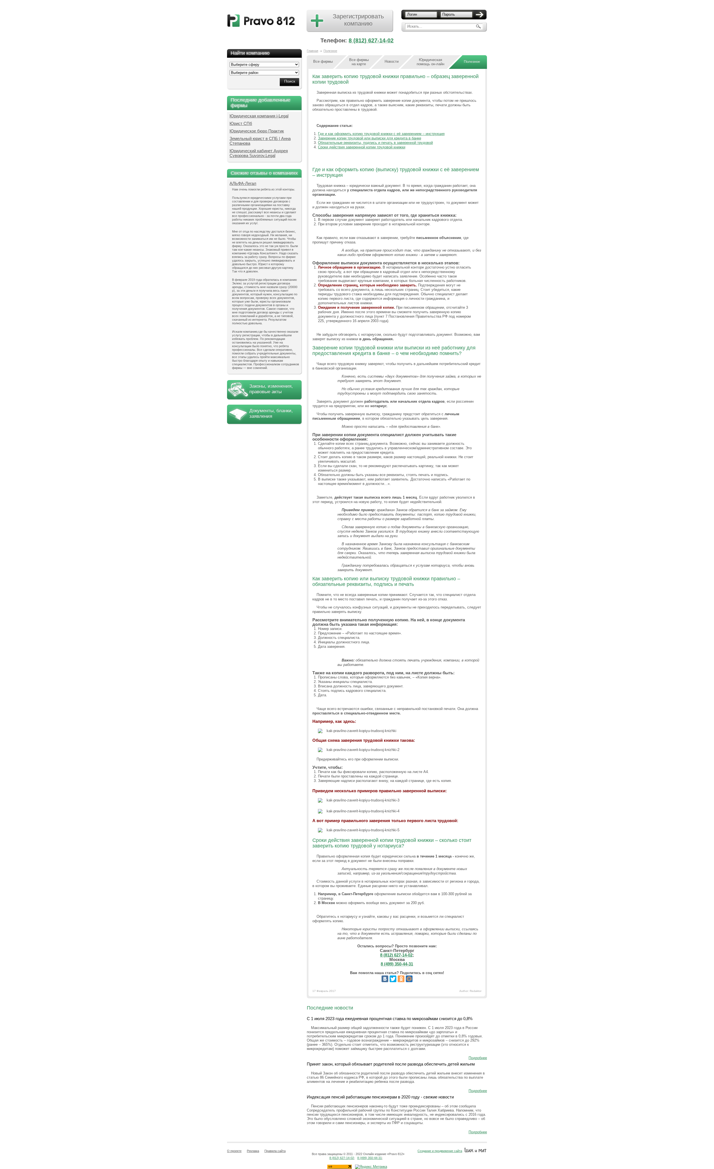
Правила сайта (275, 1151)
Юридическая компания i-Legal (259, 115)
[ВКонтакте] (385, 978)
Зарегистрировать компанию (358, 20)
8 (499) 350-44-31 (397, 964)
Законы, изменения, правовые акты (271, 388)
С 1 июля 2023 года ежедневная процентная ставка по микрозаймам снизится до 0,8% (389, 1018)
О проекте (234, 1151)
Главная (312, 50)
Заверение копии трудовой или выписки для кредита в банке (369, 138)
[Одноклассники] (401, 978)
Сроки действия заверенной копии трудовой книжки (361, 147)
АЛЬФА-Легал (243, 183)
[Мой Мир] (409, 978)
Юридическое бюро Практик (257, 131)
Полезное (330, 50)
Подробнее (478, 1058)
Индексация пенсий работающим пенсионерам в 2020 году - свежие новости (380, 1097)
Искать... (414, 26)
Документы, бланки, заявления (271, 413)
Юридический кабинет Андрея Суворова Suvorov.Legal (259, 153)
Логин (412, 14)
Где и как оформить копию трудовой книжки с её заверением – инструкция (381, 134)
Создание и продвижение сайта (440, 1151)
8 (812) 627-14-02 (371, 40)
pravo (261, 21)
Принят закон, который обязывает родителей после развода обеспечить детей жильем (391, 1064)
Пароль (448, 14)
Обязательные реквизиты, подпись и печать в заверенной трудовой (375, 143)
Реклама (253, 1151)
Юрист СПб (241, 123)
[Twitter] (393, 978)
